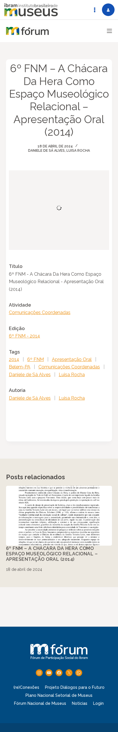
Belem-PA (19, 367)
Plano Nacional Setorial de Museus (59, 695)
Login (98, 703)
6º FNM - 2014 (24, 336)
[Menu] (109, 30)
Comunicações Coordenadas (39, 312)
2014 (14, 359)
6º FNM (35, 359)
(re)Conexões (26, 687)
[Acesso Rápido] (94, 9)
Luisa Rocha (78, 151)
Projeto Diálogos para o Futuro (75, 687)
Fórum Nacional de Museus (40, 703)
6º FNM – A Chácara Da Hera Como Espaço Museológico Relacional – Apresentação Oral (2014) (52, 554)
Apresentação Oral (72, 359)
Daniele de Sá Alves (46, 151)
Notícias (79, 703)
